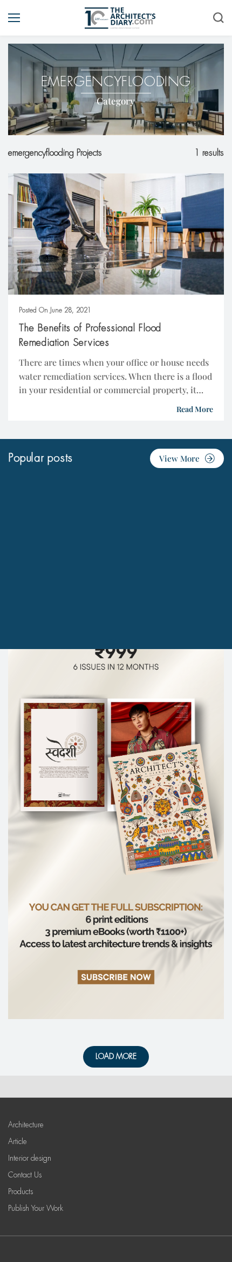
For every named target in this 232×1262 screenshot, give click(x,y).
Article (17, 1141)
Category (116, 101)
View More (179, 458)
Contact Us (25, 1175)
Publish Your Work (35, 1208)
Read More (194, 409)
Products (20, 1191)
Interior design (29, 1158)
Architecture (26, 1124)
